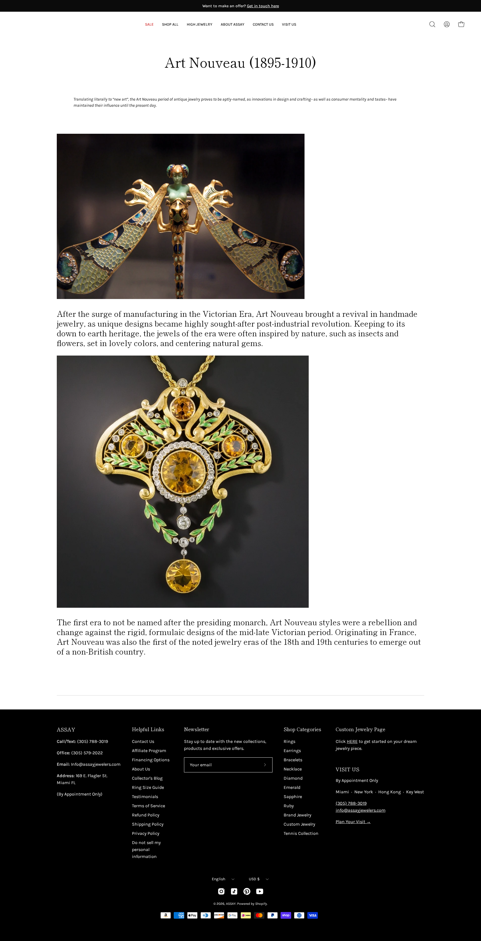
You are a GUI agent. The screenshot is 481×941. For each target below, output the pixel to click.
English (218, 879)
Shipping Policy (147, 824)
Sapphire (293, 796)
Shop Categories (302, 729)
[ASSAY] (42, 24)
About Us (141, 769)
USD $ (254, 879)
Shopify (261, 904)
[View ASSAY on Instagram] (221, 891)
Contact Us (143, 741)
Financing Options (151, 759)
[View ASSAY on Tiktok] (234, 891)
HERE (352, 741)
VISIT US (347, 769)
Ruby (289, 805)
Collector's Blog (147, 778)
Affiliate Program (149, 750)
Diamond (293, 778)
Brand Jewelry (297, 815)
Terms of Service (148, 805)
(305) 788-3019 (351, 803)
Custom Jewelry (299, 824)
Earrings (292, 750)
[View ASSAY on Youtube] (260, 891)
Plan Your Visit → (353, 821)
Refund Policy (145, 815)
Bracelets (293, 759)
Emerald (292, 787)
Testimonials (145, 796)
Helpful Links (148, 729)
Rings (289, 741)
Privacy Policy (145, 833)
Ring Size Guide (148, 787)
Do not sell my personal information (146, 849)
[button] (233, 24)
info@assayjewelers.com (361, 810)
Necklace (293, 769)
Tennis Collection (301, 833)
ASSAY (66, 729)
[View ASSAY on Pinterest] (247, 891)
